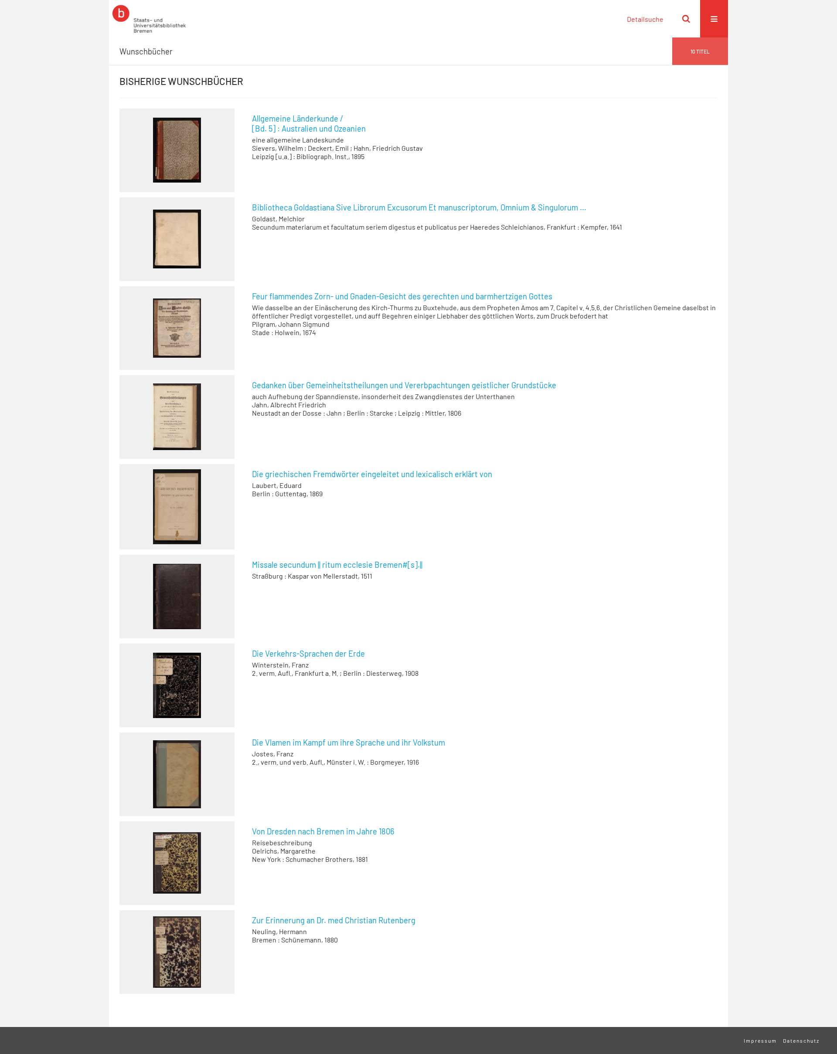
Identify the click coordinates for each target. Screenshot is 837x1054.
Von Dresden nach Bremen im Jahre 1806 (323, 831)
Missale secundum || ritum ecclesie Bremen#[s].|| (337, 564)
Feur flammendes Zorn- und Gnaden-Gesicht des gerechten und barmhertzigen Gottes (402, 296)
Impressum (760, 1040)
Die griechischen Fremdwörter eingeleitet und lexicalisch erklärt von (372, 474)
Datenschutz (801, 1040)
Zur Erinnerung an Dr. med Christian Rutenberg (333, 920)
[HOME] (149, 19)
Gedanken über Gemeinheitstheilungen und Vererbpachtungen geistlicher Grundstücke (404, 385)
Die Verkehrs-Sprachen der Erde (308, 653)
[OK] (686, 18)
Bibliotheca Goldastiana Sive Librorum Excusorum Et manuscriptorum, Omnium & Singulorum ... (419, 207)
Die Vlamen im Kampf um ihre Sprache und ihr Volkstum (348, 742)
